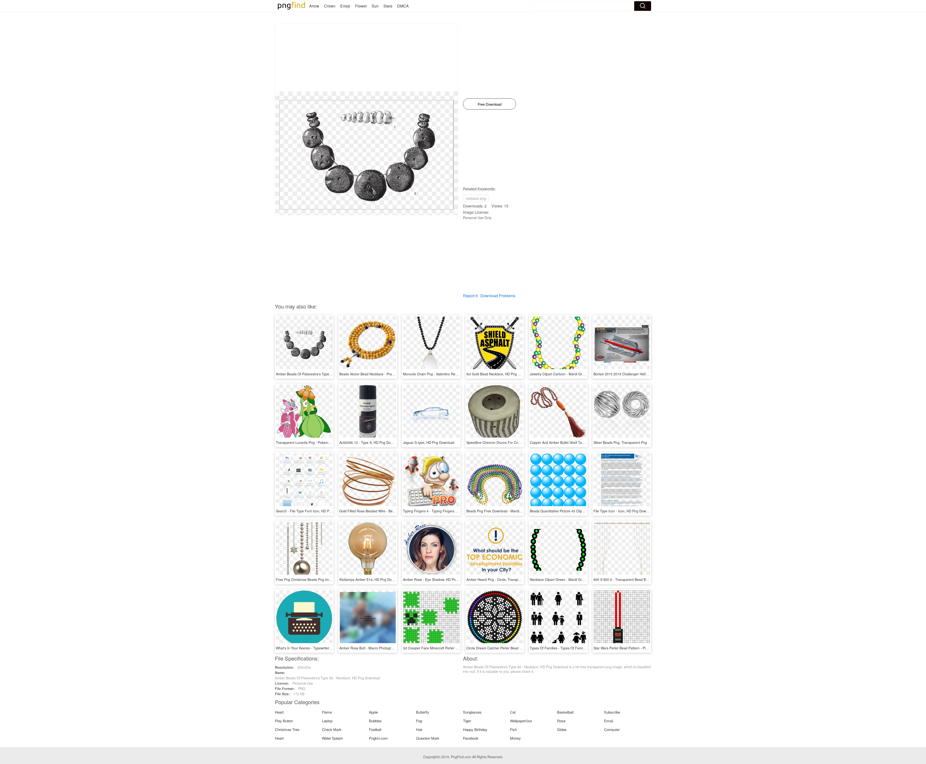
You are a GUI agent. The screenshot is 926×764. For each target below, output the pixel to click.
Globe (561, 729)
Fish (513, 729)
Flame (327, 712)
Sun (375, 6)
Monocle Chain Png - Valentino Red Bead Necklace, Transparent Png (456, 374)
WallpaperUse (521, 720)
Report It (470, 295)
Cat (513, 712)
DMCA (403, 6)
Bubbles (375, 720)
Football (375, 729)
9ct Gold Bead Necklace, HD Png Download (499, 374)
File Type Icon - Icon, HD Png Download (623, 511)
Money (515, 738)
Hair (419, 729)
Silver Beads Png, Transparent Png (620, 442)
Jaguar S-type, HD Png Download (428, 442)
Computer (612, 729)
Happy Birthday (475, 729)
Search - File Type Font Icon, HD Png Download (312, 511)
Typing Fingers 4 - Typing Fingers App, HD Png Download (447, 511)
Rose (561, 720)
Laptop (327, 720)
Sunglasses (472, 712)
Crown (329, 6)
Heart (279, 712)
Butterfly (422, 712)
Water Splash (332, 738)
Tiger (467, 720)
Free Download (489, 104)
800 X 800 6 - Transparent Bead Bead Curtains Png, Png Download (644, 579)
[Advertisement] (366, 57)
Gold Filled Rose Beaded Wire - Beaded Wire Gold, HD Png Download (392, 511)
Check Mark (331, 729)
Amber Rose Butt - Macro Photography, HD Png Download (383, 648)
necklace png (476, 198)
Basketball (565, 712)
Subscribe (612, 712)
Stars (387, 6)
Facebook (470, 738)
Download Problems (497, 295)
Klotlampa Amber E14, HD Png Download (370, 579)
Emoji (345, 6)
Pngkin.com (378, 738)
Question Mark (427, 738)
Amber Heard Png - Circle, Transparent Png (499, 579)
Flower (361, 6)
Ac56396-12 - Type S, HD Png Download (370, 442)
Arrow (314, 6)
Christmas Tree (287, 729)
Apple (373, 712)
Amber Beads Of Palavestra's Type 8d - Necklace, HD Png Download (328, 374)
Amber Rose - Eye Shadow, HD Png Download (438, 579)
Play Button (284, 720)
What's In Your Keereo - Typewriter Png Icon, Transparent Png (323, 648)
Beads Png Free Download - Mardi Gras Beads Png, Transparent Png (519, 511)
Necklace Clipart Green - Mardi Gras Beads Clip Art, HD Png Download (584, 579)
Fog (419, 720)
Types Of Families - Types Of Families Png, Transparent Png (576, 648)
